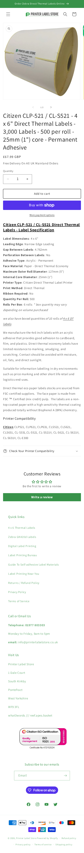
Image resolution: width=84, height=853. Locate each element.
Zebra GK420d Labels (22, 537)
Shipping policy (63, 844)
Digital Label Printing (22, 546)
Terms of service (43, 844)
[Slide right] (50, 107)
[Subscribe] (65, 775)
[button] (8, 14)
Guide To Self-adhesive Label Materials (33, 564)
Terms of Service (19, 601)
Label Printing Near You (23, 574)
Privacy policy (23, 844)
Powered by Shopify (47, 838)
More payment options (42, 214)
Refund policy (69, 838)
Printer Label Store (26, 838)
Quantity (8, 171)
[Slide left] (33, 107)
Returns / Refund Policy (23, 583)
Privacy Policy (17, 592)
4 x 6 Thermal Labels (21, 528)
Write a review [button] (42, 497)
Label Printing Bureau (22, 555)
